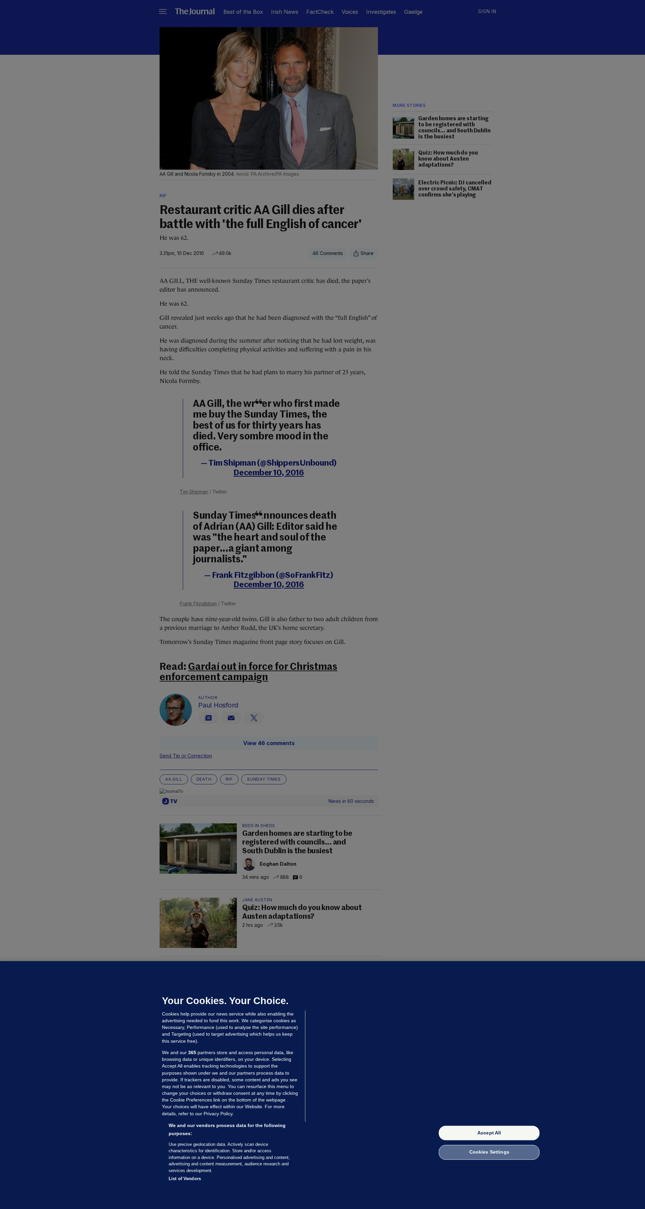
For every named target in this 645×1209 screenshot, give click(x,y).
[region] (322, 1085)
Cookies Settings (489, 1152)
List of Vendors (185, 1178)
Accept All (489, 1132)
